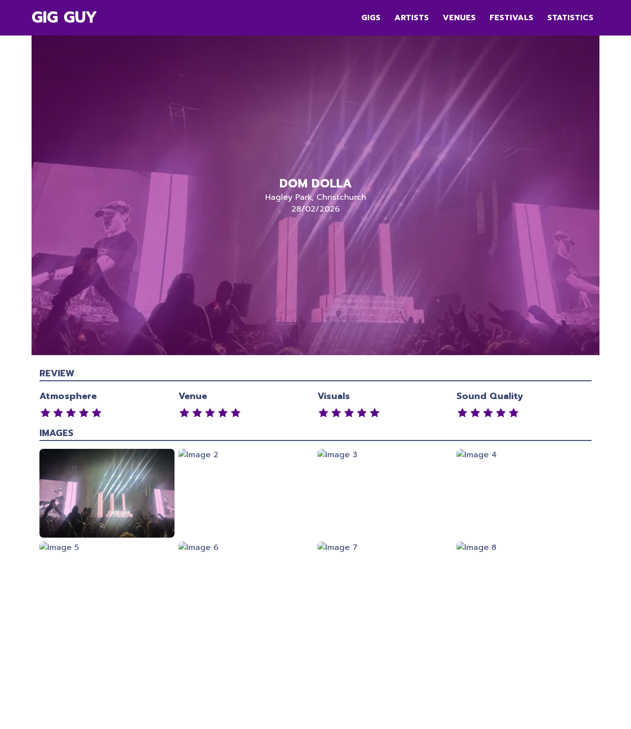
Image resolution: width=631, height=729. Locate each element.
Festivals (511, 18)
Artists (411, 18)
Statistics (570, 18)
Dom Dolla (316, 183)
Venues (459, 18)
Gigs (371, 18)
